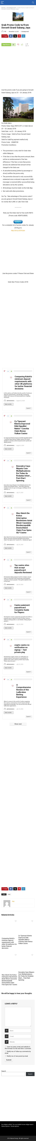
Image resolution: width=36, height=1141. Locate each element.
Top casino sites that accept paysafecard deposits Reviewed (23, 569)
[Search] (33, 2)
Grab (9, 894)
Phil (5, 31)
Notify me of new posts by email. (17, 1056)
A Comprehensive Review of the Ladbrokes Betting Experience (23, 691)
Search (3, 1071)
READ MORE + (8, 404)
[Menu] (2, 2)
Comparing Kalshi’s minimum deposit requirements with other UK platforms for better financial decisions (23, 382)
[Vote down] (8, 371)
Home (3, 8)
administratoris (10, 400)
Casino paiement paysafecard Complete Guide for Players (22, 609)
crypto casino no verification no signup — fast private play (21, 648)
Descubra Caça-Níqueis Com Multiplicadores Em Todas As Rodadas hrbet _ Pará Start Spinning (23, 473)
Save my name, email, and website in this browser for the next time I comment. (18, 1047)
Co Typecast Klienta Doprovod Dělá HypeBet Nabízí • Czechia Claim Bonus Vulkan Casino (22, 427)
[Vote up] (11, 371)
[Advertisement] (18, 69)
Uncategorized (11, 8)
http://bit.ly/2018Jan (18, 230)
